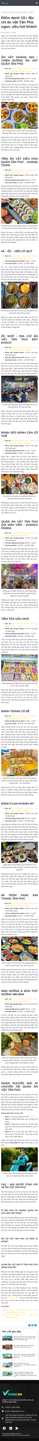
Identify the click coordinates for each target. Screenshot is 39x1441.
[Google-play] (17, 1428)
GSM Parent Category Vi (19, 12)
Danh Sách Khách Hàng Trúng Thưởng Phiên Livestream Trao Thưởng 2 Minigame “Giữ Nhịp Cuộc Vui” (25, 1374)
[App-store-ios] (10, 1428)
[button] (36, 2)
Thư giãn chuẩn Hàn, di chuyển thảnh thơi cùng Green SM (24, 1346)
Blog (31, 12)
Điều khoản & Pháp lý (8, 1435)
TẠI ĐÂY (32, 1117)
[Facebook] (4, 1428)
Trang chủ (5, 12)
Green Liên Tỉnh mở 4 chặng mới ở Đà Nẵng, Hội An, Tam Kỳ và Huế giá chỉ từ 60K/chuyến (25, 1338)
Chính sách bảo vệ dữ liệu (22, 1435)
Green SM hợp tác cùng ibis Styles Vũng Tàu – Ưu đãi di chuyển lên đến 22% (25, 1355)
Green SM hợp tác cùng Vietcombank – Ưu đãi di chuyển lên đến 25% (25, 1364)
